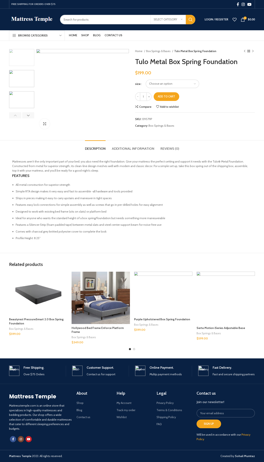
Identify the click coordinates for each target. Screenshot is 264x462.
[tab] (95, 146)
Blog (79, 410)
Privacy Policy (165, 403)
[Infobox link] (37, 371)
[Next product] (253, 51)
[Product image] (38, 294)
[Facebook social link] (238, 4)
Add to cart (166, 96)
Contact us (83, 417)
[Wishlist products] (234, 19)
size (137, 84)
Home (139, 51)
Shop (80, 403)
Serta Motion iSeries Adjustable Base (221, 328)
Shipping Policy (166, 417)
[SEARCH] (190, 19)
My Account (124, 403)
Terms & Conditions (169, 410)
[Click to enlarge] (44, 124)
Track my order (126, 410)
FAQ (159, 424)
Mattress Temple (32, 396)
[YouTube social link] (249, 4)
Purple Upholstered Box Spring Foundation (162, 319)
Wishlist (122, 417)
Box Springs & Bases (158, 51)
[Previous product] (245, 51)
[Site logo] (31, 19)
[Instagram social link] (243, 4)
